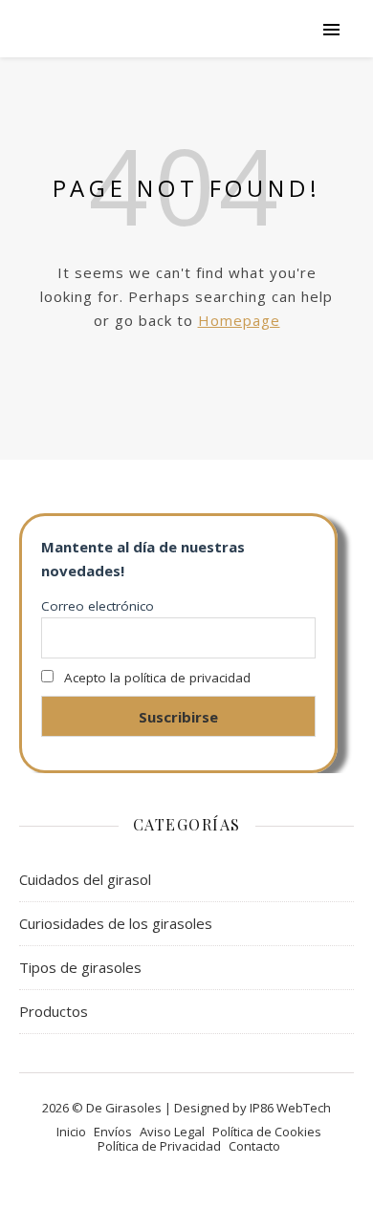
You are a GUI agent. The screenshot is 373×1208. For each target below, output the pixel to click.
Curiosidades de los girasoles (115, 923)
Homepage (239, 320)
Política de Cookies (266, 1131)
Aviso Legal (172, 1131)
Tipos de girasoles (80, 967)
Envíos (113, 1131)
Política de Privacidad (159, 1145)
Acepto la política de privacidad (157, 677)
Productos (53, 1011)
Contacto (254, 1145)
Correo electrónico (97, 606)
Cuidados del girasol (85, 879)
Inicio (71, 1131)
